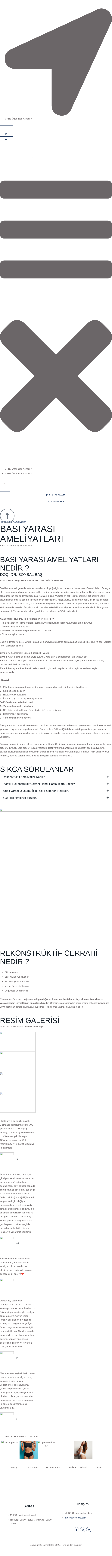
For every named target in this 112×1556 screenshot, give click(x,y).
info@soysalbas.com (75, 1517)
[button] (6, 128)
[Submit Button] (5, 490)
